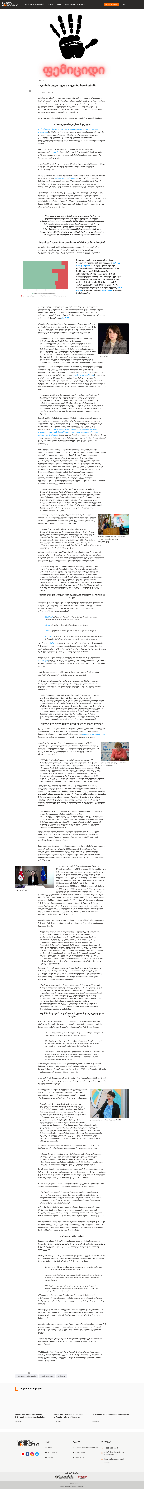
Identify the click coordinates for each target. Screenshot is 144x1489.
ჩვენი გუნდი (80, 1457)
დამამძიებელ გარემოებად (93, 734)
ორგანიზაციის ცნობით (65, 178)
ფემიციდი (61, 1376)
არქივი (50, 1447)
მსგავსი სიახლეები (30, 1388)
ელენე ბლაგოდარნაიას (83, 375)
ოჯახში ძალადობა (47, 1376)
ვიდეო (50, 4)
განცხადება (43, 660)
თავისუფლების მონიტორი (75, 4)
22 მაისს (48, 631)
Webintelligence (80, 1486)
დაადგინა (55, 152)
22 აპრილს (49, 617)
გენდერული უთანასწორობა (26, 1376)
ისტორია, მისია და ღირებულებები (87, 1447)
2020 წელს (107, 290)
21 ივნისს (48, 636)
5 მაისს (48, 625)
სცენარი (50, 1457)
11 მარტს (51, 643)
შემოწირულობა (111, 4)
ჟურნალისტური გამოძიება (35, 4)
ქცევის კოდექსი (81, 1452)
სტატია (59, 4)
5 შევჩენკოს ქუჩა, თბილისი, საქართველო (114, 1453)
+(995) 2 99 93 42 (111, 1448)
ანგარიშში (65, 318)
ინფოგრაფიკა (52, 1452)
